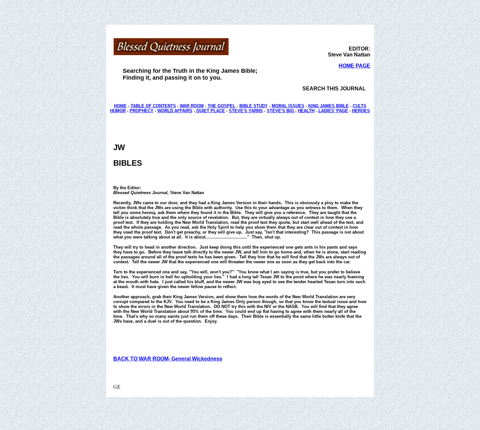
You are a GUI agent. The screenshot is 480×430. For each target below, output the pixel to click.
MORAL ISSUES (288, 105)
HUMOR (118, 110)
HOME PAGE (354, 66)
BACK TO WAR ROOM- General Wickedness (167, 358)
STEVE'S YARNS (246, 110)
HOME (120, 105)
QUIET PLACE (210, 110)
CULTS (359, 105)
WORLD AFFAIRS (174, 110)
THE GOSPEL (221, 105)
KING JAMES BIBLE (328, 105)
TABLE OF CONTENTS (153, 105)
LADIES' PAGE (333, 110)
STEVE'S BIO (281, 110)
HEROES (361, 110)
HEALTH (306, 110)
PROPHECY (141, 110)
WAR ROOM (192, 105)
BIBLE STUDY (253, 105)
